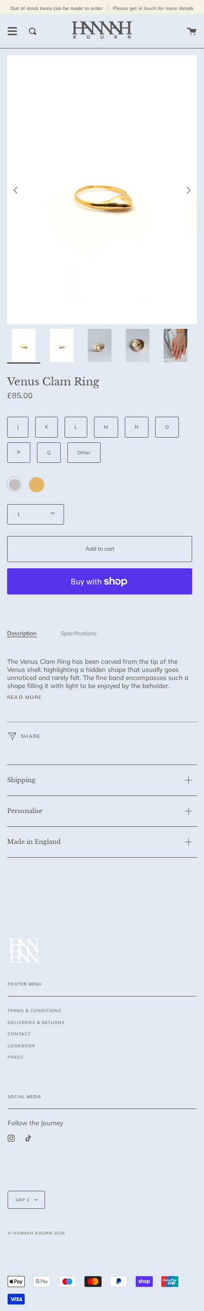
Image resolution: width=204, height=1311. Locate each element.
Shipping (21, 780)
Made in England (34, 842)
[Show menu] (12, 31)
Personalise (24, 811)
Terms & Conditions (35, 1010)
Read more (24, 697)
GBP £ (23, 1199)
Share (29, 736)
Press (16, 1057)
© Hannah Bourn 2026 (36, 1232)
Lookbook (22, 1045)
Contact (19, 1033)
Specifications (79, 633)
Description (22, 633)
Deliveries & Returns (36, 1022)
